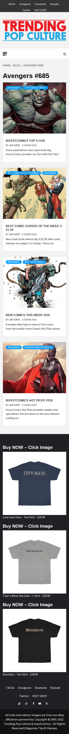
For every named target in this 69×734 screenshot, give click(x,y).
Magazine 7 (32, 728)
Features (14, 87)
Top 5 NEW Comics (35, 87)
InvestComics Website (38, 347)
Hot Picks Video (34, 262)
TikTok (11, 3)
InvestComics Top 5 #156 (25, 140)
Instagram (25, 3)
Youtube (54, 3)
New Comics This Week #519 (28, 315)
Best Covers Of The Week (23, 173)
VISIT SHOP (41, 9)
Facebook (40, 3)
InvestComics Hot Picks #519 (29, 400)
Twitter (26, 9)
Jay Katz (14, 145)
